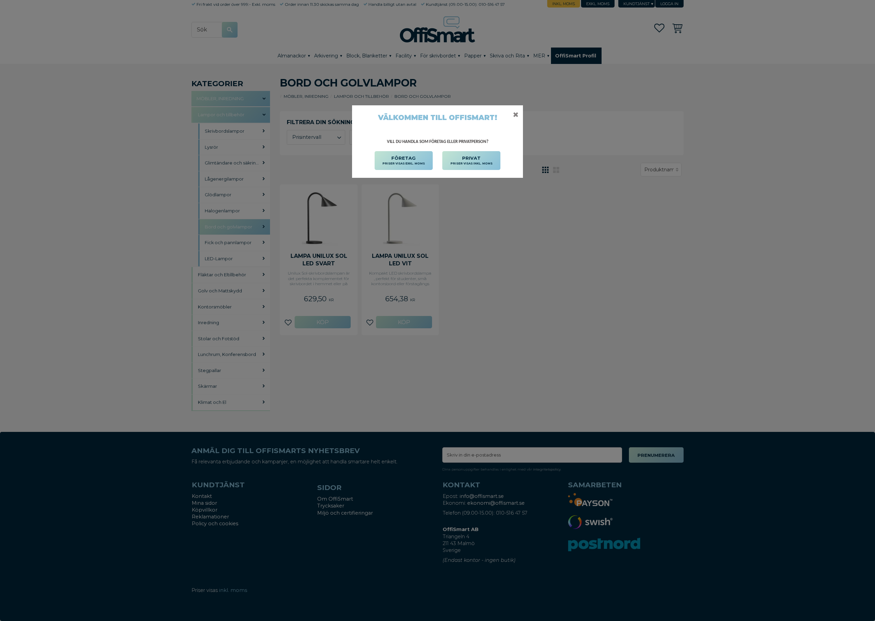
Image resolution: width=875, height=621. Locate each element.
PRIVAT (471, 160)
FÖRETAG (403, 160)
